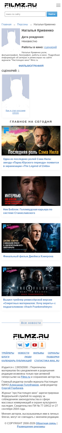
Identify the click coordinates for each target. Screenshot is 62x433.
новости (23, 353)
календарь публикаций (17, 360)
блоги (5, 357)
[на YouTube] (35, 345)
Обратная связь (46, 423)
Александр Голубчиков (24, 385)
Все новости (31, 322)
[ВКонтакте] (20, 345)
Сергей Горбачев (12, 388)
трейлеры (8, 353)
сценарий (50, 47)
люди (27, 357)
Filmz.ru (25, 377)
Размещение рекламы (31, 426)
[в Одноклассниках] (42, 345)
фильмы (38, 353)
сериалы (53, 353)
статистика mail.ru (46, 360)
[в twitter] (27, 345)
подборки (53, 357)
